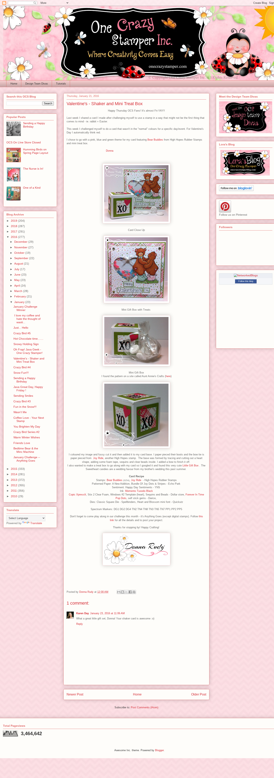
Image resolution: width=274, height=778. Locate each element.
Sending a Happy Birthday (24, 379)
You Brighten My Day (26, 426)
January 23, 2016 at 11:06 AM (107, 613)
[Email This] (119, 592)
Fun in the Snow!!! (25, 406)
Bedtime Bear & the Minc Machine (25, 450)
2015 (14, 468)
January (19, 302)
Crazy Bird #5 (22, 333)
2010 (14, 496)
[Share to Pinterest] (134, 592)
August (19, 263)
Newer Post (75, 694)
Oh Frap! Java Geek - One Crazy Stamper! (28, 351)
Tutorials (61, 83)
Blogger (159, 750)
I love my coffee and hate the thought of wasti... (27, 319)
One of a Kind (32, 187)
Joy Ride (98, 458)
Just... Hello (20, 327)
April (17, 285)
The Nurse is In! (33, 168)
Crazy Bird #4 (22, 367)
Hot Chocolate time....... (28, 338)
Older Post (198, 694)
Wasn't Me (20, 412)
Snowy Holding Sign (26, 344)
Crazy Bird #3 (22, 401)
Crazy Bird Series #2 (26, 432)
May (17, 280)
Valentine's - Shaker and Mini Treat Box (28, 360)
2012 (14, 485)
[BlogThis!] (123, 592)
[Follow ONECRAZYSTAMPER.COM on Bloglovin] (236, 190)
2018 (14, 226)
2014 (14, 474)
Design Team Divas (36, 83)
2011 (14, 490)
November (21, 247)
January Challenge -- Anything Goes (26, 459)
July (17, 269)
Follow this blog (245, 281)
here (168, 376)
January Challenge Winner (25, 308)
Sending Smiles (23, 395)
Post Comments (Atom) (144, 707)
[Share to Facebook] (130, 592)
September (21, 258)
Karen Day (82, 613)
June (17, 274)
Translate (36, 523)
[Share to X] (126, 592)
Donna (109, 150)
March (18, 291)
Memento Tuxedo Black (139, 490)
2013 (14, 479)
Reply (79, 623)
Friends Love (21, 443)
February (20, 296)
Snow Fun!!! (21, 372)
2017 (14, 231)
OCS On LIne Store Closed (23, 142)
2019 (14, 220)
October (19, 252)
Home (13, 83)
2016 (14, 237)
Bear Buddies (155, 139)
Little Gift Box (191, 465)
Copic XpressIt (77, 494)
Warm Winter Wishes (26, 437)
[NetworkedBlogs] (246, 275)
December (21, 241)
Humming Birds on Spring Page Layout (35, 151)
